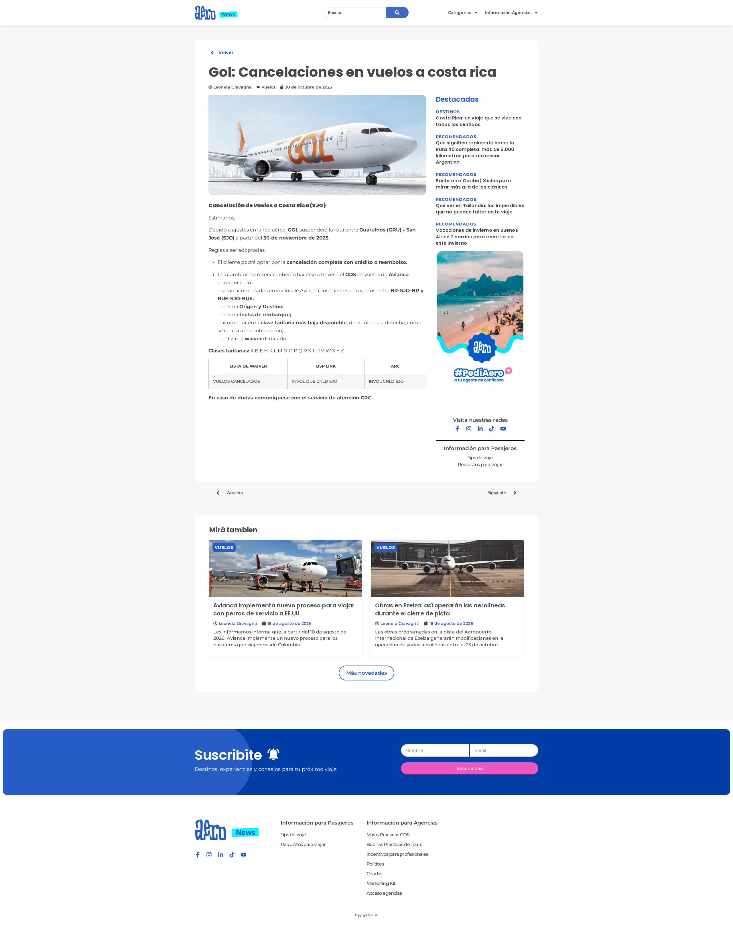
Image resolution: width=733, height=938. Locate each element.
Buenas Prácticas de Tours (394, 844)
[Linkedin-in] (480, 428)
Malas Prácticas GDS (387, 834)
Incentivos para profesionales (397, 854)
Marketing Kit (381, 883)
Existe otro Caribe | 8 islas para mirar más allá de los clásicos (473, 183)
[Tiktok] (491, 428)
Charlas (374, 873)
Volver (226, 52)
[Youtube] (503, 428)
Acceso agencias (384, 893)
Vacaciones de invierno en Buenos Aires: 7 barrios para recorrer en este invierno (477, 236)
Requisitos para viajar (480, 464)
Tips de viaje (480, 457)
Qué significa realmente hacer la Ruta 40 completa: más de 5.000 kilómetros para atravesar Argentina (475, 152)
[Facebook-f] (457, 428)
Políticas (375, 864)
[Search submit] (397, 12)
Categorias (459, 12)
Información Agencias (508, 12)
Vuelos (224, 547)
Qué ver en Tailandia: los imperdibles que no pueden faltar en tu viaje (480, 208)
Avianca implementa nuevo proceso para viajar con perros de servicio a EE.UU (283, 609)
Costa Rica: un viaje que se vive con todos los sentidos (478, 121)
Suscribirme (470, 768)
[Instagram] (469, 428)
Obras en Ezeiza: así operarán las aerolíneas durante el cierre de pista (440, 609)
